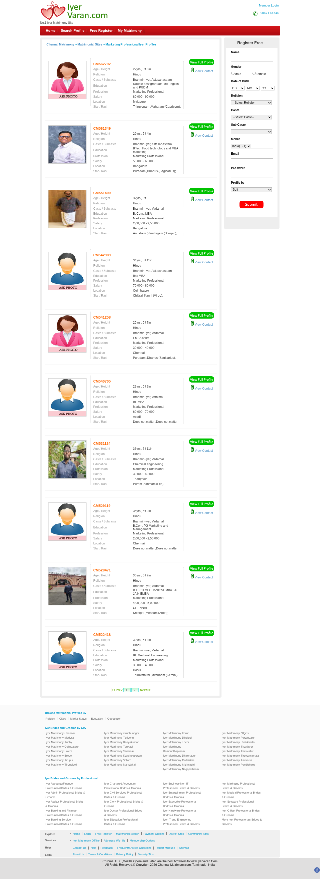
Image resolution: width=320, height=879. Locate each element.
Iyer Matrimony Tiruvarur (237, 760)
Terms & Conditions (100, 854)
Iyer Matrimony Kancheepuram (123, 755)
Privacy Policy (125, 854)
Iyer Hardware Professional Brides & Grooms (179, 813)
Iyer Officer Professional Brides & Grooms (241, 813)
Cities (62, 718)
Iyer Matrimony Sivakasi (119, 751)
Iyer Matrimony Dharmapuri (179, 755)
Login (87, 833)
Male (237, 74)
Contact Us (79, 847)
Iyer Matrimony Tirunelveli (61, 764)
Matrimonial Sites (90, 44)
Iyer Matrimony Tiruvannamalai (240, 755)
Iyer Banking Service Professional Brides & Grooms (64, 822)
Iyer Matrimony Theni (176, 742)
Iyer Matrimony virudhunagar (121, 733)
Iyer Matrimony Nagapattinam (181, 769)
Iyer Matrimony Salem (59, 751)
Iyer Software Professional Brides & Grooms (238, 804)
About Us (78, 854)
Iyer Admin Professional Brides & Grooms (65, 795)
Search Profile (72, 30)
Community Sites (198, 833)
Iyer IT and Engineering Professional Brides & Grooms (181, 822)
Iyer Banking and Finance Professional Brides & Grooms (64, 813)
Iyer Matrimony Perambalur (238, 737)
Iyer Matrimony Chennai (60, 733)
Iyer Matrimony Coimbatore (62, 746)
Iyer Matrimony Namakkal (120, 764)
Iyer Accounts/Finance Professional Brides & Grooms (64, 786)
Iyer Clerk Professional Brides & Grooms (123, 804)
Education (97, 718)
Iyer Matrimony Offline (86, 840)
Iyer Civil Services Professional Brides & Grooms (123, 795)
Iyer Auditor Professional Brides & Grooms (65, 804)
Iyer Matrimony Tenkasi (118, 746)
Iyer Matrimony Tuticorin (119, 737)
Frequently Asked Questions (134, 847)
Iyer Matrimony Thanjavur (237, 746)
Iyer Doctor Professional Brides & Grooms (123, 813)
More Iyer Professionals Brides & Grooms (242, 822)
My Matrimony (130, 30)
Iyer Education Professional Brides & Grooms (121, 822)
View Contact (203, 71)
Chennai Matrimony (60, 44)
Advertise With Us (115, 840)
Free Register (101, 30)
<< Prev (117, 690)
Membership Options (142, 840)
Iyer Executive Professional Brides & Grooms (179, 804)
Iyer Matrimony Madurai (60, 737)
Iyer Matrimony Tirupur (59, 760)
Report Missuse (165, 847)
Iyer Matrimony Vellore (117, 760)
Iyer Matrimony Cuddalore (178, 760)
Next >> (145, 690)
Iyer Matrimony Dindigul (177, 737)
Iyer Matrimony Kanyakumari (121, 742)
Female (261, 74)
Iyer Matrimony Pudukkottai (238, 742)
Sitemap (184, 847)
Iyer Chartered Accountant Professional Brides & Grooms (122, 786)
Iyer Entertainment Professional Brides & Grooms (182, 795)
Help (93, 847)
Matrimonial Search (127, 833)
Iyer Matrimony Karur (176, 733)
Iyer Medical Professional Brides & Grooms (241, 795)
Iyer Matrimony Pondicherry (239, 764)
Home (51, 30)
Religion (50, 718)
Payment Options (154, 833)
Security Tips (146, 854)
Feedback (106, 847)
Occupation (114, 718)
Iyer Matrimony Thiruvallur (238, 751)
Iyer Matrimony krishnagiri (178, 764)
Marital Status (78, 718)
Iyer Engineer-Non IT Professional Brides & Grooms (181, 786)
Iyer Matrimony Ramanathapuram (174, 749)
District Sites (176, 833)
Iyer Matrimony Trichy (59, 742)
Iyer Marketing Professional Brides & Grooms (238, 786)
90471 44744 (269, 13)
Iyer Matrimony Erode (59, 755)
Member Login (269, 5)
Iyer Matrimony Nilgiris (235, 733)
